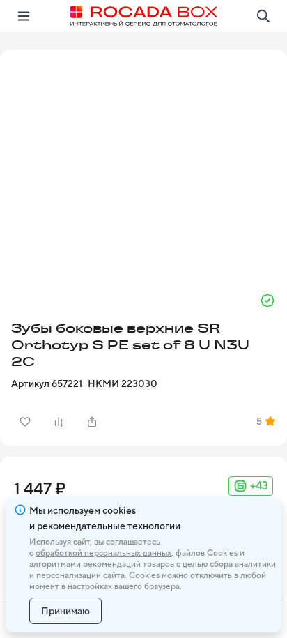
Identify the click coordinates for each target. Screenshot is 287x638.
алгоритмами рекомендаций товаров (101, 564)
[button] (143, 165)
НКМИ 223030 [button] (122, 383)
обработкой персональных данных (103, 553)
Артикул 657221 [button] (46, 383)
